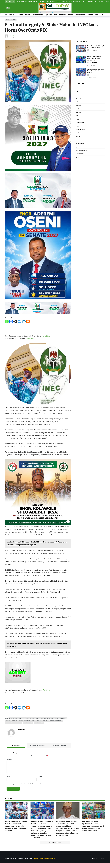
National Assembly (11, 720)
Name (9, 776)
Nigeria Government (24, 720)
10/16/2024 (13, 37)
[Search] (105, 14)
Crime (77, 91)
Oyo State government (55, 720)
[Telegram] (19, 321)
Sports (78, 146)
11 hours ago (92, 77)
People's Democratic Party (14, 723)
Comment (10, 759)
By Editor (13, 35)
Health (77, 108)
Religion (78, 136)
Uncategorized (80, 153)
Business (78, 88)
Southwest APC (28, 723)
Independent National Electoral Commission (53, 718)
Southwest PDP (39, 723)
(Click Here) (46, 336)
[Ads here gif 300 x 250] (18, 672)
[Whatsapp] (7, 321)
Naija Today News (15, 858)
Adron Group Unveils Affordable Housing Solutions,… (94, 58)
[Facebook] (11, 321)
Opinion (78, 126)
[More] (102, 14)
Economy (78, 95)
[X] (15, 321)
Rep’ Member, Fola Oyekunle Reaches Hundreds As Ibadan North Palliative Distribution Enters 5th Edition (93, 826)
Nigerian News (80, 122)
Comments (16, 745)
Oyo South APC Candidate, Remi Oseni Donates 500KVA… (95, 70)
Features (78, 105)
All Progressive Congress (16, 718)
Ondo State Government (39, 720)
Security (78, 140)
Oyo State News (80, 129)
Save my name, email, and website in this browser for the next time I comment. (33, 784)
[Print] (28, 321)
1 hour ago (92, 52)
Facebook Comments (38, 745)
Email (41, 776)
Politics (13, 19)
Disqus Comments (60, 745)
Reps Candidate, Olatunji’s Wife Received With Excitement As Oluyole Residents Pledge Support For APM (16, 826)
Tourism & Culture (81, 150)
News (7, 19)
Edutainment (79, 98)
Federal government (32, 718)
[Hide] (0, 14)
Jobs (77, 115)
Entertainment (80, 101)
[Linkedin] (24, 321)
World (77, 157)
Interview (78, 112)
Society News (80, 143)
